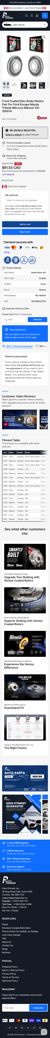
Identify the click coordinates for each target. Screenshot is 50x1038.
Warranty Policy (10, 980)
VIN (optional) (11, 195)
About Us (6, 942)
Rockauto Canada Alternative (16, 928)
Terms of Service (10, 977)
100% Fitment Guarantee (19, 346)
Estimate (37, 319)
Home (5, 924)
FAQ (4, 938)
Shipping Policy (10, 966)
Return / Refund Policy (13, 970)
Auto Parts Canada (11, 935)
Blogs (5, 949)
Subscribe (38, 1008)
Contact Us (7, 945)
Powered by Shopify (34, 1035)
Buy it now (25, 232)
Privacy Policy (9, 973)
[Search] (26, 15)
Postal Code (17, 314)
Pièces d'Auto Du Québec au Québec (20, 931)
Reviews (6, 952)
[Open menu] (45, 15)
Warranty (44, 346)
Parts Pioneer (19, 1035)
